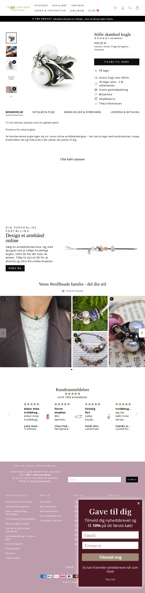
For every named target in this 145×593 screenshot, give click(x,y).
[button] (101, 38)
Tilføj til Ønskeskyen (110, 103)
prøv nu (15, 268)
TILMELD (132, 479)
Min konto (45, 501)
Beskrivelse (14, 112)
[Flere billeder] (142, 333)
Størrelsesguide (14, 543)
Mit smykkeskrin (49, 511)
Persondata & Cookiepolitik (21, 518)
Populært (59, 5)
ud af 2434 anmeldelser (72, 397)
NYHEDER (41, 5)
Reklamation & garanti (18, 506)
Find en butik (13, 557)
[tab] (71, 369)
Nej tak (110, 579)
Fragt (114, 46)
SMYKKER (78, 5)
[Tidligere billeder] (3, 333)
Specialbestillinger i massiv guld (20, 537)
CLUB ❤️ (94, 10)
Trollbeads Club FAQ (51, 520)
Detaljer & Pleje (43, 112)
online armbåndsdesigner (72, 136)
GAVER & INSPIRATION (50, 10)
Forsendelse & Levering (19, 501)
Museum (10, 553)
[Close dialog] (138, 503)
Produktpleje (13, 548)
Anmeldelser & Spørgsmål (82, 112)
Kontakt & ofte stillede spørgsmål (18, 530)
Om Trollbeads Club (51, 515)
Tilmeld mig (110, 557)
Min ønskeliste (48, 506)
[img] (72, 393)
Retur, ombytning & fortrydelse (16, 513)
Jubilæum (77, 10)
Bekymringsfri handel (17, 523)
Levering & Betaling (125, 112)
